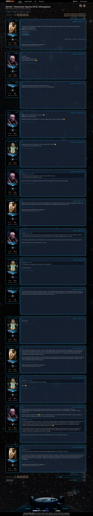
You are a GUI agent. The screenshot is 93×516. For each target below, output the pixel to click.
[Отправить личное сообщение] (17, 20)
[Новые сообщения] (81, 6)
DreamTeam (10, 21)
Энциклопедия (28, 1)
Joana (8, 53)
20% (10, 296)
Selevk (8, 83)
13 (22, 377)
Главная (28, 508)
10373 (16, 159)
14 (22, 407)
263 (16, 74)
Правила (65, 508)
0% (10, 39)
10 (22, 289)
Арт (35, 1)
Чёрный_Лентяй (11, 141)
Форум (20, 1)
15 (22, 447)
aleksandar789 (10, 288)
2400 (16, 39)
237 (16, 162)
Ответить (67, 14)
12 (22, 348)
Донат (55, 508)
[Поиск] (84, 6)
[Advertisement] (70, 484)
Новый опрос (81, 14)
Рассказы (41, 1)
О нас (46, 508)
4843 (16, 71)
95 (15, 43)
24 (15, 90)
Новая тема (74, 14)
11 (22, 318)
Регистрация (83, 1)
